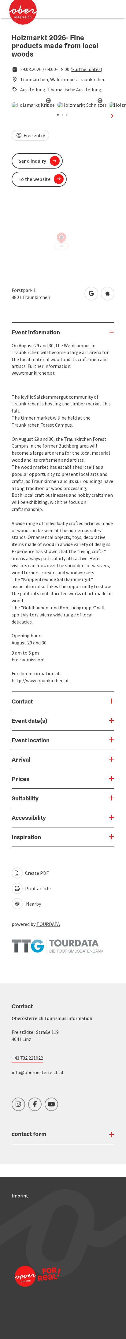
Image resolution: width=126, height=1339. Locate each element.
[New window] (57, 943)
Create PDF (36, 873)
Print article (37, 888)
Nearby (32, 904)
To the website (34, 179)
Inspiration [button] (26, 837)
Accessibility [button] (29, 818)
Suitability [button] (25, 798)
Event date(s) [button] (29, 721)
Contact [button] (22, 701)
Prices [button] (20, 779)
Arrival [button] (21, 759)
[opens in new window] (38, 1284)
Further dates (86, 69)
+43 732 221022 (27, 1058)
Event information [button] (36, 332)
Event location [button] (31, 740)
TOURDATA (48, 924)
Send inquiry (32, 161)
